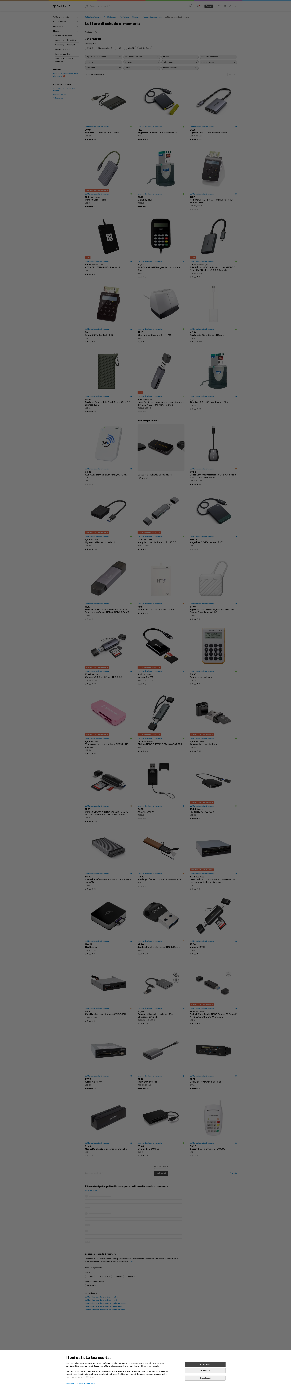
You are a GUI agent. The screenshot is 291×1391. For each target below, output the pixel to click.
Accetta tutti (205, 1364)
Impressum (69, 1383)
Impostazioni (205, 1378)
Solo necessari (205, 1370)
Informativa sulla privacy (86, 1383)
